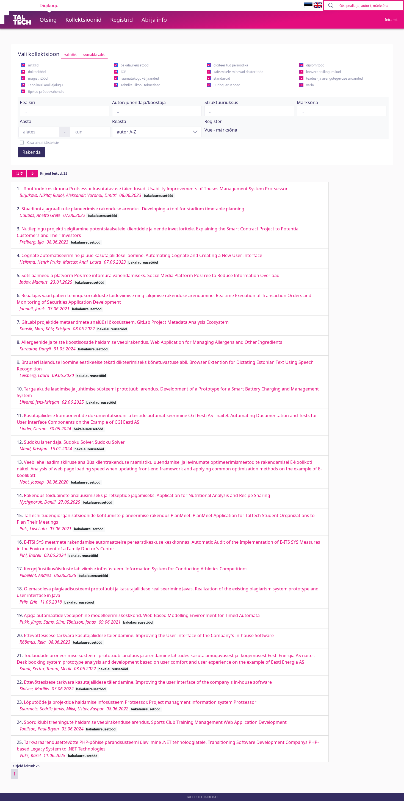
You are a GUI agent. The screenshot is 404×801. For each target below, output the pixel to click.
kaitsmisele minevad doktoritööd (238, 71)
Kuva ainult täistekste (43, 142)
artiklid (33, 65)
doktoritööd (37, 71)
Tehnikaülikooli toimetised (140, 85)
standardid (222, 78)
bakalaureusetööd (134, 65)
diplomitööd (315, 65)
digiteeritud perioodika (231, 65)
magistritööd (38, 78)
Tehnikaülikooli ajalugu (45, 85)
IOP (123, 71)
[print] (32, 173)
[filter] (19, 173)
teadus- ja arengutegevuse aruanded (334, 78)
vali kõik (70, 54)
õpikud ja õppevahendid (46, 91)
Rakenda (32, 152)
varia (310, 85)
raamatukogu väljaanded (140, 78)
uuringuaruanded (227, 85)
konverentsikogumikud (323, 71)
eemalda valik (93, 54)
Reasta (119, 121)
